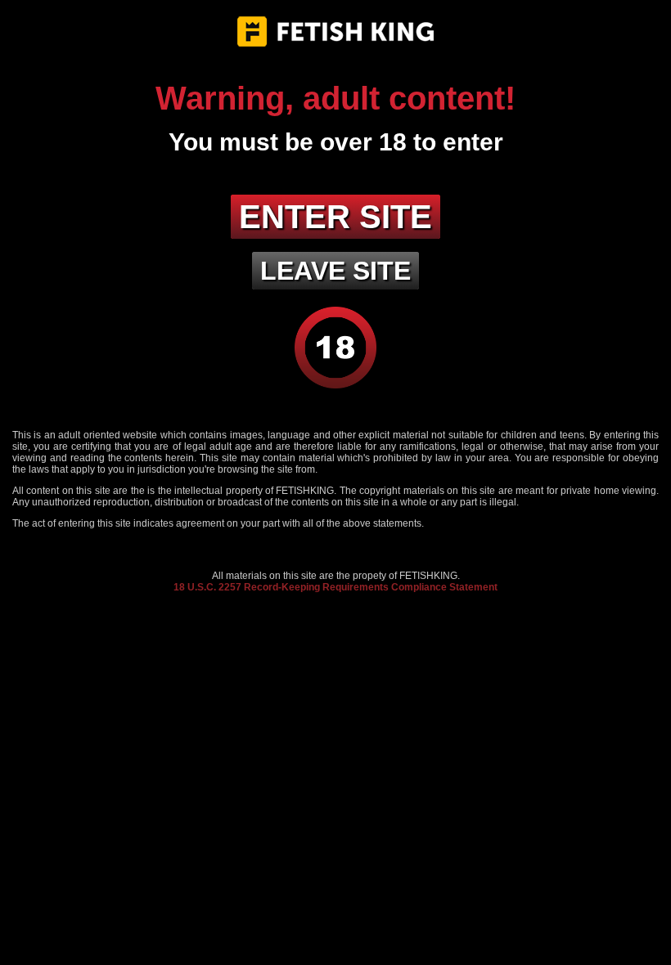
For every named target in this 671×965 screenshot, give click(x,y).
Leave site (335, 270)
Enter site (335, 217)
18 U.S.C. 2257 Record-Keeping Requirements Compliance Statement (335, 587)
